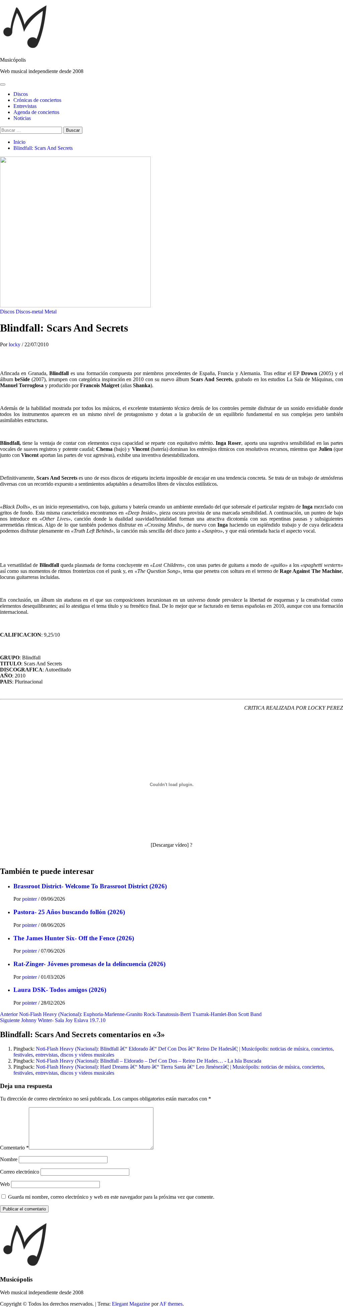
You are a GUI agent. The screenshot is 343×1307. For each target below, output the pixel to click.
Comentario (14, 1147)
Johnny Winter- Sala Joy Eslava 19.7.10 (53, 1020)
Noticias (22, 118)
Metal (51, 311)
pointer (30, 899)
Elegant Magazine (131, 1304)
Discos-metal (29, 311)
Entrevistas (25, 106)
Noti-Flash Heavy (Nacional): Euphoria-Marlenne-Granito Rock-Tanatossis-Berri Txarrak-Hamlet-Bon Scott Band (131, 1014)
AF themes (171, 1304)
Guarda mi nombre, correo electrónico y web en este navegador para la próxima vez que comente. (111, 1197)
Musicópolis (13, 60)
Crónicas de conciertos (37, 100)
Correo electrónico (19, 1172)
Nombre (8, 1159)
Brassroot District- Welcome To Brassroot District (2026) (90, 886)
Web (5, 1184)
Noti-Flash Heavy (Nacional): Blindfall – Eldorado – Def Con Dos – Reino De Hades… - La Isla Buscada (148, 1061)
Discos (20, 94)
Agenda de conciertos (36, 112)
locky (15, 344)
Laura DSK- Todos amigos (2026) (59, 989)
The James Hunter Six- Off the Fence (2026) (73, 938)
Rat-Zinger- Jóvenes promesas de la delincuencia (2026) (89, 963)
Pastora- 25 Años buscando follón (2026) (69, 911)
